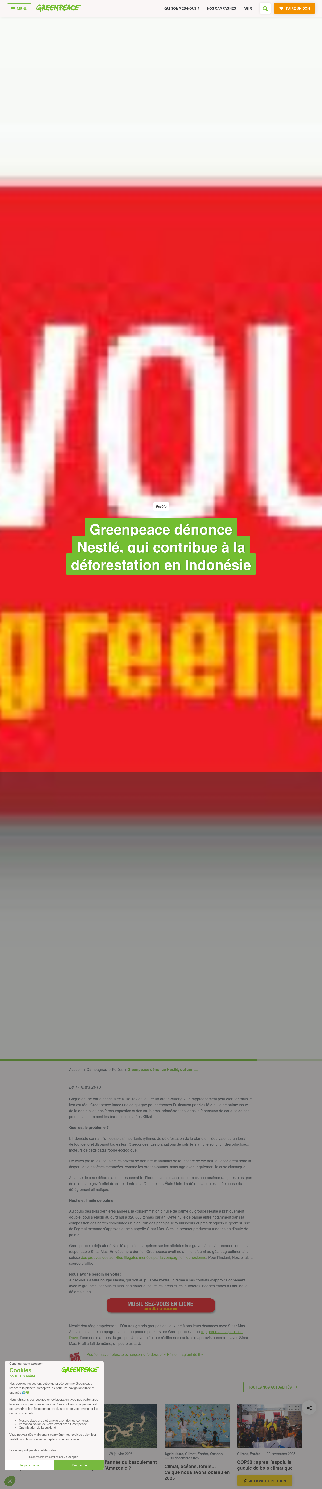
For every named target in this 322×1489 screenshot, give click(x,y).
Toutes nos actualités (270, 1387)
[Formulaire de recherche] (265, 8)
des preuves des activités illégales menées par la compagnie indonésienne (143, 1257)
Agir (248, 8)
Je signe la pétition (267, 1480)
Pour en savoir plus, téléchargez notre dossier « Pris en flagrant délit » (145, 1354)
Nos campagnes (221, 8)
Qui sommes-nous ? (181, 8)
